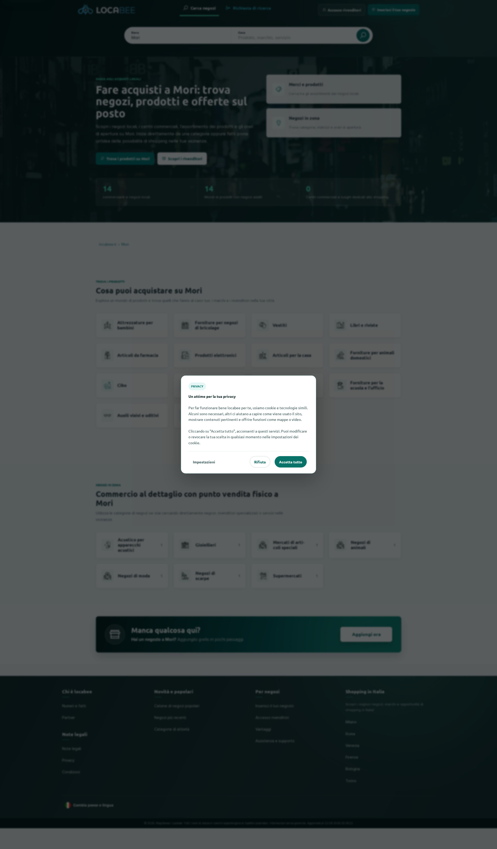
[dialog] (248, 424)
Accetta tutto (290, 461)
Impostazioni (204, 461)
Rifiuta (260, 461)
